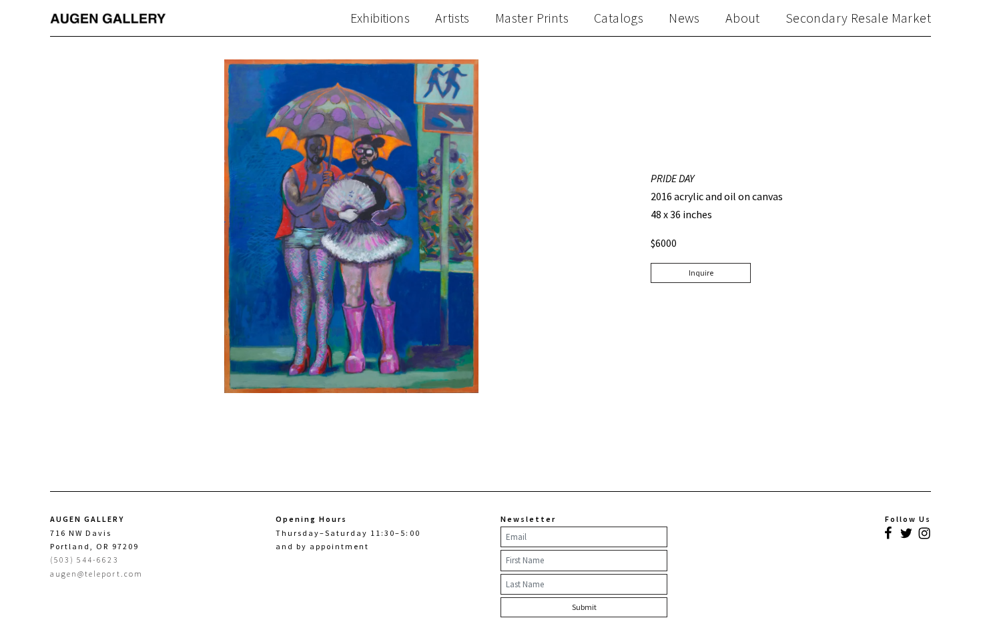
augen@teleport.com (96, 574)
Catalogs (618, 18)
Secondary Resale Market (858, 18)
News (684, 18)
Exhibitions (380, 18)
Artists (452, 18)
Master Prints (532, 18)
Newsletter (528, 519)
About (742, 18)
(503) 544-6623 (84, 560)
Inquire (701, 273)
